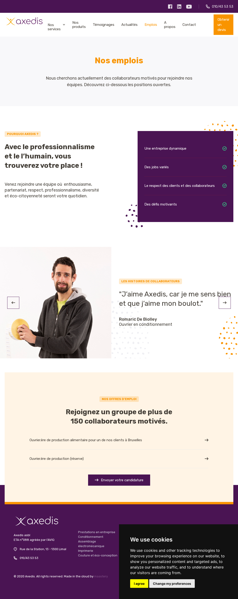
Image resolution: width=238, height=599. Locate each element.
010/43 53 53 (29, 558)
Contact (189, 25)
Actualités (129, 25)
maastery (101, 576)
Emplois (151, 25)
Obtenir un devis (223, 24)
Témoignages (103, 25)
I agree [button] (139, 584)
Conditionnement (90, 536)
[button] (13, 303)
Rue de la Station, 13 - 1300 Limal (43, 549)
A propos (169, 24)
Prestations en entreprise (96, 532)
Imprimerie (85, 550)
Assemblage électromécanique (91, 544)
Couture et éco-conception (97, 555)
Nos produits (79, 24)
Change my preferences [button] (172, 584)
